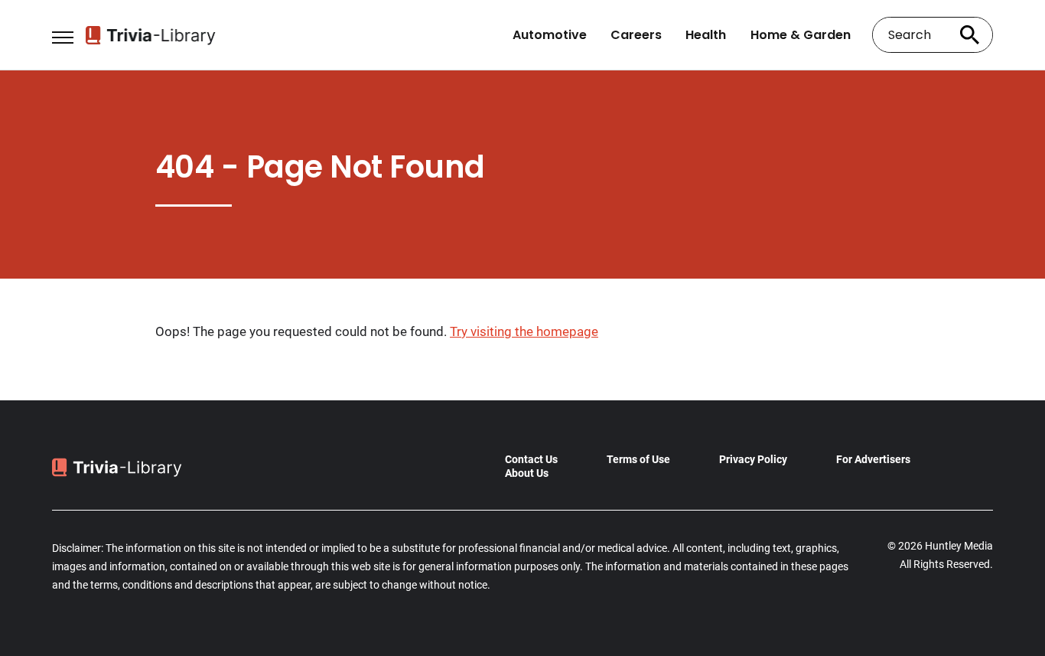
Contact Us (531, 459)
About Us (527, 473)
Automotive (550, 35)
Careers (636, 35)
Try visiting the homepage (524, 331)
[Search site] (970, 35)
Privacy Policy (753, 459)
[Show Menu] (62, 33)
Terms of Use (638, 459)
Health (705, 35)
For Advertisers (873, 459)
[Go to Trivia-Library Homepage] (151, 35)
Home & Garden (800, 35)
